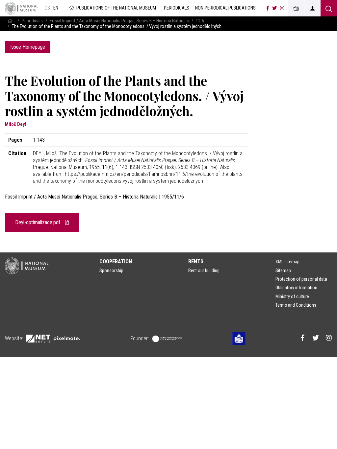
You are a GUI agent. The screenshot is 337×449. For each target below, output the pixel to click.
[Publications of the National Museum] (21, 8)
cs (47, 8)
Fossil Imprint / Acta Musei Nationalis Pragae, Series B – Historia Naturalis (119, 21)
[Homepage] (10, 21)
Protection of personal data (301, 279)
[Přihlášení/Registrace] (312, 8)
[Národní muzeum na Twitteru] (274, 8)
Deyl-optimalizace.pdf (38, 222)
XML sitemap (287, 261)
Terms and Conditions (295, 305)
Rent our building (204, 270)
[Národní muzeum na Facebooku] (268, 8)
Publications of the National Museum (116, 8)
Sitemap (283, 270)
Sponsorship (111, 270)
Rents (195, 261)
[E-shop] (296, 8)
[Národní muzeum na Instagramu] (282, 8)
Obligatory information (296, 287)
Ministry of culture (292, 296)
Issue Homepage (27, 47)
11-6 (200, 21)
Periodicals (32, 21)
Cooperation (115, 261)
